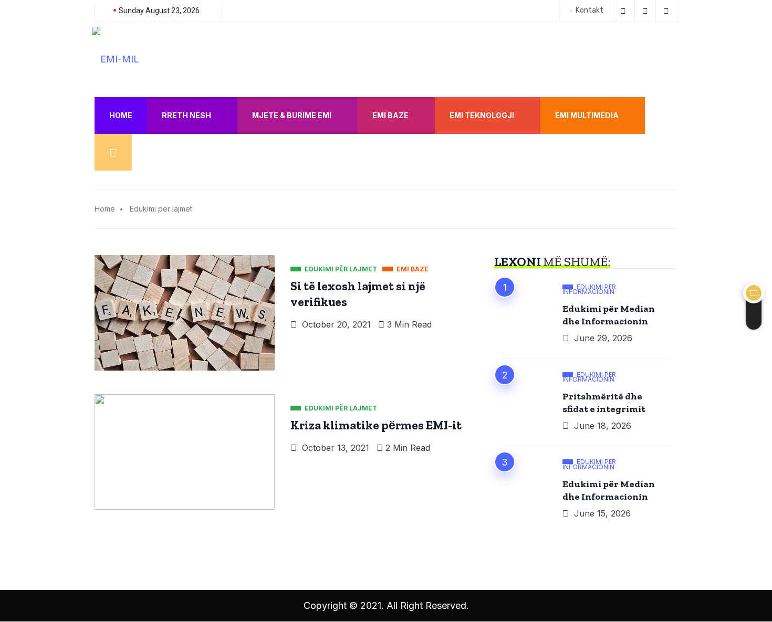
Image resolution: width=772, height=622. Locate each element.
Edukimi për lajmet (161, 208)
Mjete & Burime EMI (291, 115)
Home (120, 115)
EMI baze (390, 115)
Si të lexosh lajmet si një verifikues (357, 294)
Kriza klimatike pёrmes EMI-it (376, 425)
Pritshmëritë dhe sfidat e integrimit (603, 403)
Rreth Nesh (186, 115)
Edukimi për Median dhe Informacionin (608, 315)
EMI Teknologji (482, 115)
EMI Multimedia (587, 115)
